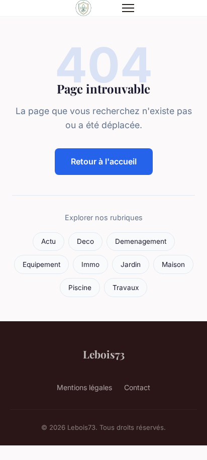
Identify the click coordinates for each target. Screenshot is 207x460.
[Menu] (128, 8)
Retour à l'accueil (104, 161)
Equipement (41, 264)
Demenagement (140, 241)
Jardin (131, 264)
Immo (90, 264)
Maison (173, 264)
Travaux (126, 288)
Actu (48, 241)
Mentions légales (84, 387)
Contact (137, 387)
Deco (85, 241)
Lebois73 (104, 354)
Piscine (79, 288)
